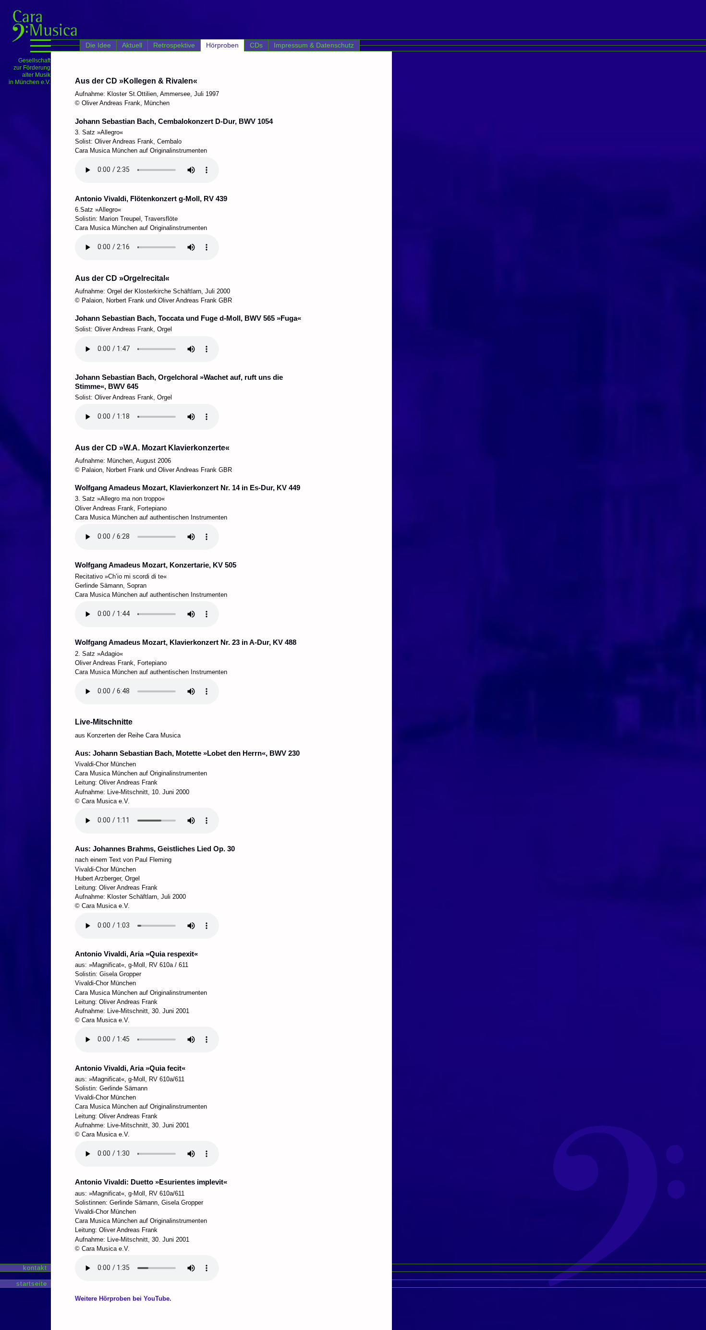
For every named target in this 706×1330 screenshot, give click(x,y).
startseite (30, 1283)
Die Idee (98, 45)
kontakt (34, 1267)
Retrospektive (174, 45)
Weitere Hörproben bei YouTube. (123, 1298)
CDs (256, 45)
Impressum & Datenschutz (314, 45)
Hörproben (222, 45)
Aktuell (132, 45)
